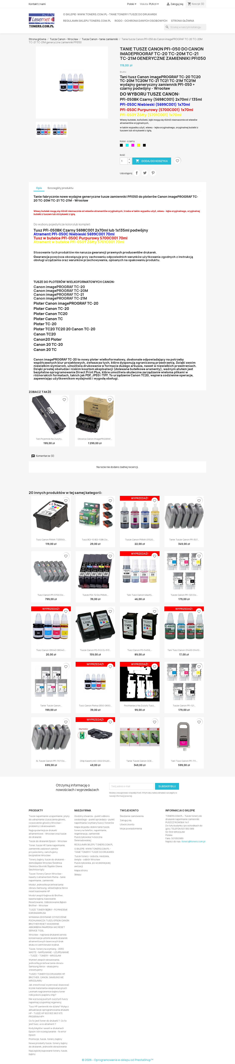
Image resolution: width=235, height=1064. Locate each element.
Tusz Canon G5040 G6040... (51, 650)
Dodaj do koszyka (152, 161)
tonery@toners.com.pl (193, 841)
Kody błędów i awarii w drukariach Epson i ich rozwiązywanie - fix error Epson (47, 1031)
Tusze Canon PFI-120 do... (184, 594)
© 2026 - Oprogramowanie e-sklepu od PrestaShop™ (117, 1060)
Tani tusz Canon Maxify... (140, 594)
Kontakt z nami (37, 4)
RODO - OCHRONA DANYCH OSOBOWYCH (141, 21)
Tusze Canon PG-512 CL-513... (95, 650)
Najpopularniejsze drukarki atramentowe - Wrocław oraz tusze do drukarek (48, 833)
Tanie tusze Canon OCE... (139, 760)
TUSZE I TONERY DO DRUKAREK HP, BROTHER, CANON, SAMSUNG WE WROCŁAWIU (47, 977)
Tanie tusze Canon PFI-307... (184, 539)
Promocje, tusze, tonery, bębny (45, 1039)
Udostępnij (136, 173)
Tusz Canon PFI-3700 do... (51, 594)
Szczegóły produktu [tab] (60, 188)
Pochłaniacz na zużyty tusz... (139, 705)
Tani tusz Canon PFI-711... (184, 760)
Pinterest (153, 173)
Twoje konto (129, 810)
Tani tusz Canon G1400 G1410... (184, 650)
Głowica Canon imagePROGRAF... (95, 438)
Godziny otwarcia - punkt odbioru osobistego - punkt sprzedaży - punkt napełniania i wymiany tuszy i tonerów (94, 819)
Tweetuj (145, 173)
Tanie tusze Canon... (51, 705)
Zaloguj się (125, 820)
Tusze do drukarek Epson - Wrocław (48, 841)
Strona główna (182, 21)
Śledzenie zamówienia (132, 816)
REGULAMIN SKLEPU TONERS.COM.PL (87, 21)
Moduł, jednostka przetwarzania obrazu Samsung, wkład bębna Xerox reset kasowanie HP (48, 888)
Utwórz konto (127, 824)
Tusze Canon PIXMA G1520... (139, 539)
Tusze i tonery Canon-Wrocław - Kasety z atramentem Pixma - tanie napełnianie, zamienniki (47, 877)
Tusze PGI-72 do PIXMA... (95, 594)
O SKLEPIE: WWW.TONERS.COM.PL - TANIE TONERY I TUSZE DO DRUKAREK (110, 14)
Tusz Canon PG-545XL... (139, 650)
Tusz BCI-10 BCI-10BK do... (95, 539)
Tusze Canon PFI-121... (184, 705)
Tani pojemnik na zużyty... (49, 438)
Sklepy (77, 874)
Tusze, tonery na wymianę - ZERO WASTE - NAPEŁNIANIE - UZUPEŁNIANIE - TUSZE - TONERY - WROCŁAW (49, 952)
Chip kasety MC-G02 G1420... (95, 760)
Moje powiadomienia (131, 828)
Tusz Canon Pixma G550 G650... (95, 705)
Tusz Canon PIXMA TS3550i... (51, 539)
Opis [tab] (39, 188)
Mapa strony (81, 870)
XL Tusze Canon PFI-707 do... (51, 760)
